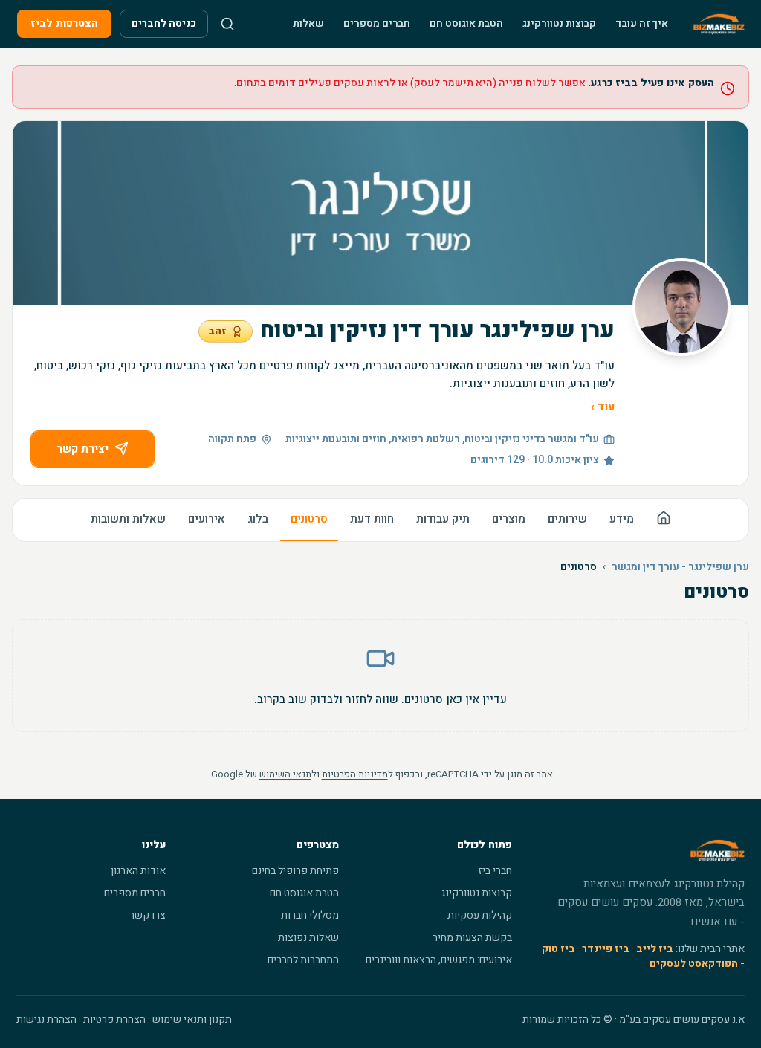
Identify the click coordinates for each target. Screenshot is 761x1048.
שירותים (567, 519)
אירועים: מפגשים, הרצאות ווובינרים (439, 960)
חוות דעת (372, 519)
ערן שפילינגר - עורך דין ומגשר (680, 567)
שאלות (308, 23)
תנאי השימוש (285, 774)
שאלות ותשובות (128, 519)
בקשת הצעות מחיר (472, 937)
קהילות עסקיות (479, 915)
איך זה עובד (641, 23)
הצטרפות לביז (64, 23)
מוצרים (508, 519)
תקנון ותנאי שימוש (192, 1019)
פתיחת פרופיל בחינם (295, 871)
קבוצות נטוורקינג (559, 23)
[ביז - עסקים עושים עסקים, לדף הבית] (719, 24)
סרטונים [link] (578, 567)
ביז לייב (654, 949)
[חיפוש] (227, 24)
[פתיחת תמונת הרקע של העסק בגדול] (380, 213)
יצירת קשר (82, 449)
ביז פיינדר (605, 949)
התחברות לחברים (303, 960)
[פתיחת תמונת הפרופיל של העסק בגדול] (681, 307)
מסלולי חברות (310, 915)
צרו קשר (147, 915)
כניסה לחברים (164, 23)
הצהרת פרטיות (114, 1019)
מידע (621, 519)
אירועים (206, 519)
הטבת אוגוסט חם (466, 23)
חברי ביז (495, 871)
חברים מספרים (376, 23)
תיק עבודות (443, 519)
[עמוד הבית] (663, 520)
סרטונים (309, 519)
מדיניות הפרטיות (355, 774)
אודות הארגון (138, 871)
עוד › (603, 406)
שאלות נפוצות (308, 937)
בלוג (257, 519)
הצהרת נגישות (46, 1019)
